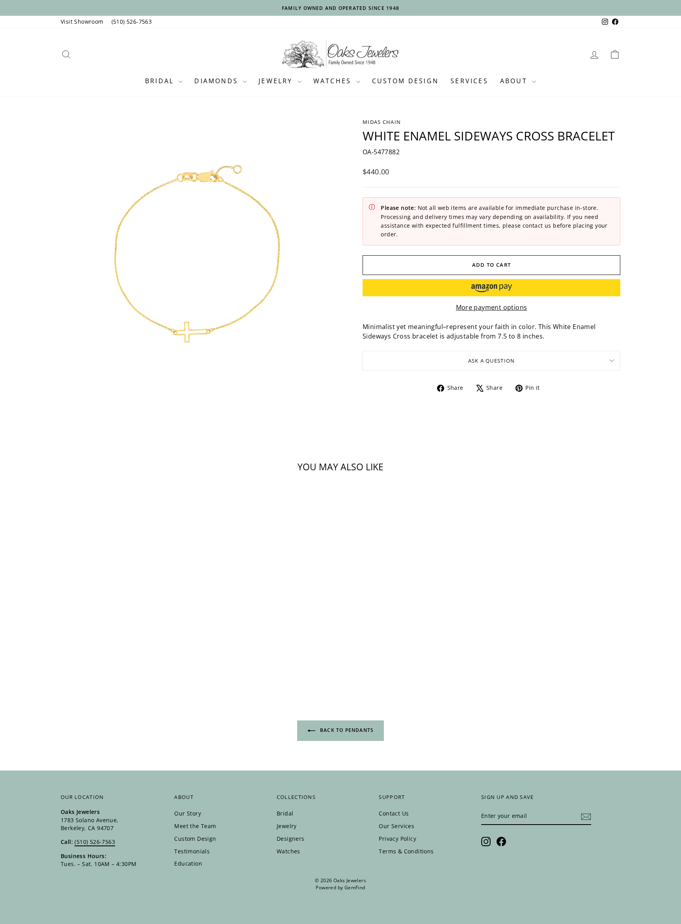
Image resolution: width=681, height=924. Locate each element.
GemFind (354, 887)
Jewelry (277, 81)
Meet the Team (195, 826)
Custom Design (405, 81)
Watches (333, 81)
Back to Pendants (346, 730)
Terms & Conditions (406, 851)
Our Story (187, 813)
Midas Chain (382, 121)
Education (188, 863)
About (515, 81)
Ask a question (491, 360)
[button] (491, 287)
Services (469, 81)
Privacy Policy (397, 838)
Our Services (396, 826)
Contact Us (394, 813)
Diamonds (217, 81)
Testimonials (192, 851)
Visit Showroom (82, 21)
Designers (291, 838)
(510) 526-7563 (132, 21)
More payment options (491, 307)
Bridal (161, 81)
